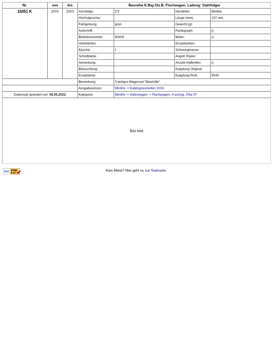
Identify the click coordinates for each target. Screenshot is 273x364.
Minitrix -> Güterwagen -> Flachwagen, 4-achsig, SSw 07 (156, 94)
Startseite (158, 170)
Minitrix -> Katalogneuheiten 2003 (139, 88)
